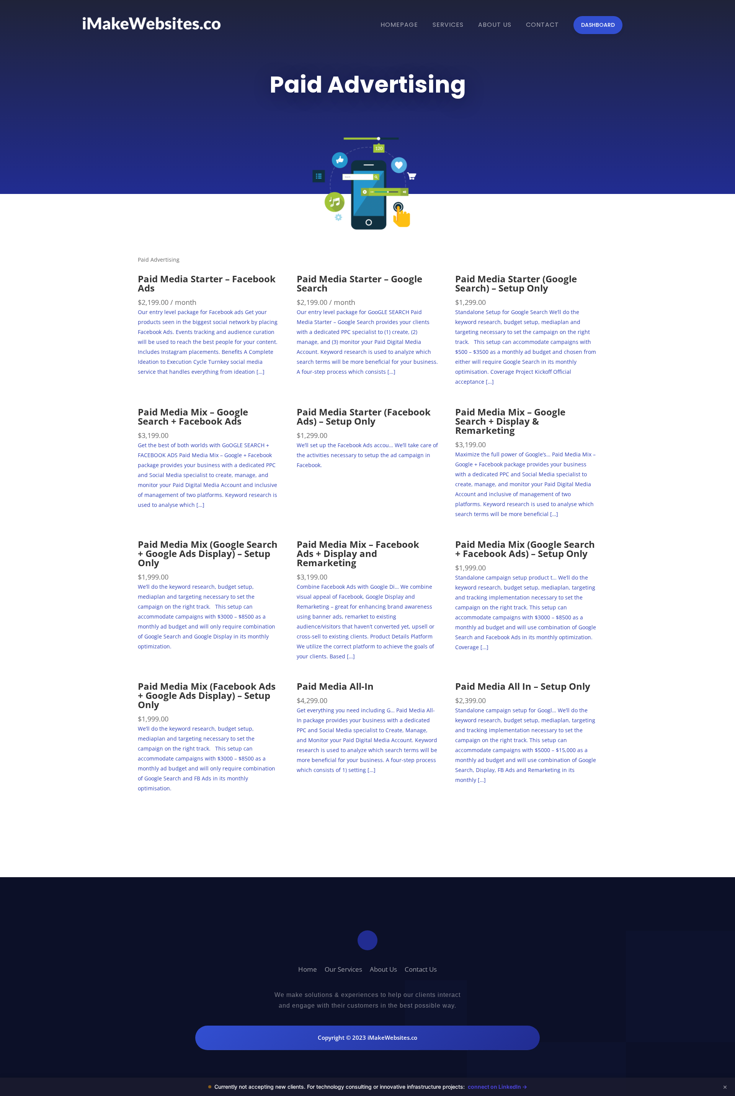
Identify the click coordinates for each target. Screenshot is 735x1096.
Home (307, 969)
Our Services (343, 969)
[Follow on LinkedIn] (367, 940)
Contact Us (421, 969)
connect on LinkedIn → (497, 1086)
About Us (383, 969)
